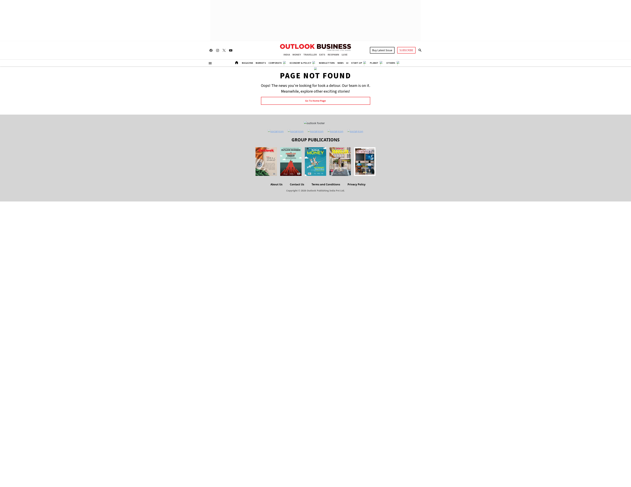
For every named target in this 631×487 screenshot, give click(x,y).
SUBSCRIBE (406, 50)
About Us (276, 184)
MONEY (296, 54)
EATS (322, 54)
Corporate (275, 63)
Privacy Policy (356, 184)
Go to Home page (315, 101)
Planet (374, 63)
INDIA (286, 54)
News (341, 63)
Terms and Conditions (326, 184)
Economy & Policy (300, 63)
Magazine (247, 63)
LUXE (345, 54)
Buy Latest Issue (382, 50)
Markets (261, 63)
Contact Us (297, 184)
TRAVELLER (310, 54)
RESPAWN (333, 54)
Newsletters (327, 63)
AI (347, 63)
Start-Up (356, 63)
